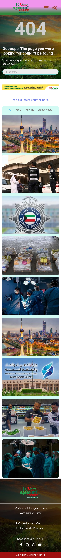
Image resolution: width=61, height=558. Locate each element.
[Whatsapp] (33, 544)
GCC (18, 109)
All (10, 109)
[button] (46, 7)
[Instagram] (27, 544)
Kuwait (30, 109)
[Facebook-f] (21, 544)
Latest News (45, 109)
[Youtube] (40, 544)
